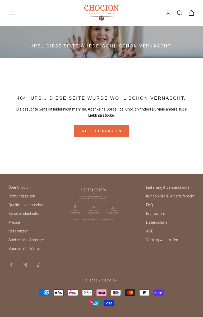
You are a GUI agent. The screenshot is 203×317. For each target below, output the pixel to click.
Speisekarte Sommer (26, 240)
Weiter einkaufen (101, 131)
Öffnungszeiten (21, 196)
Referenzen (18, 231)
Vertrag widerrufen (162, 240)
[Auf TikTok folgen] (38, 265)
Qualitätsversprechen (26, 205)
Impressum (155, 214)
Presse (14, 222)
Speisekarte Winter (24, 248)
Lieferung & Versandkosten (169, 187)
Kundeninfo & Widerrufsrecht (170, 196)
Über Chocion (19, 187)
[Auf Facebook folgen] (11, 265)
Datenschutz (157, 222)
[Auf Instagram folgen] (24, 265)
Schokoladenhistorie (25, 214)
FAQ (149, 205)
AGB (150, 231)
